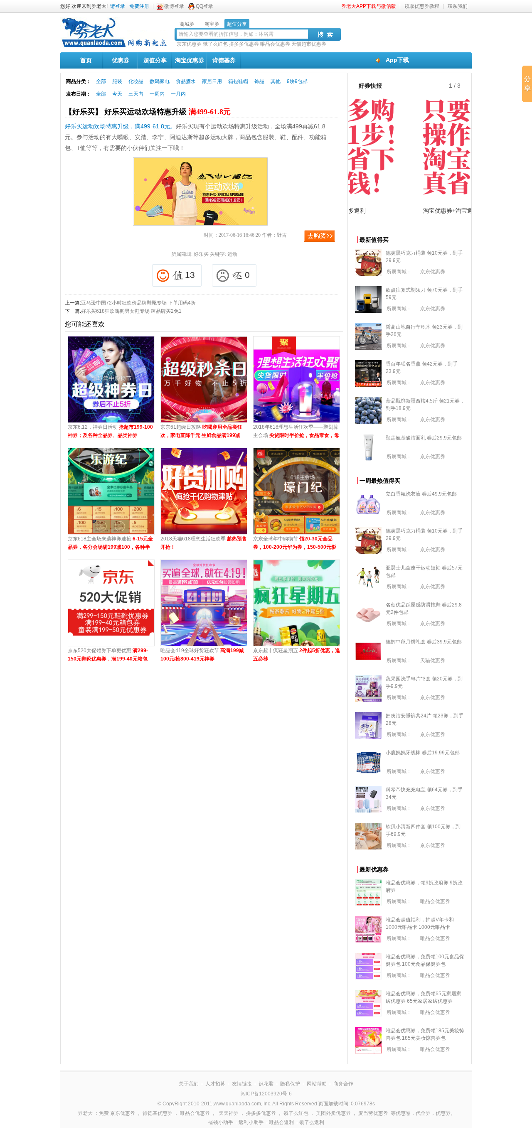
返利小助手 (251, 1122)
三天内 (135, 94)
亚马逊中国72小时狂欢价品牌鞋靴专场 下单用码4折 (138, 303)
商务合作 (343, 1084)
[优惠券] (114, 46)
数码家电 (160, 81)
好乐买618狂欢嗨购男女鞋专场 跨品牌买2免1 (131, 311)
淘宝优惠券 (189, 60)
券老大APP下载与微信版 (368, 6)
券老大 (85, 1113)
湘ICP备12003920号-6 (266, 1094)
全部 (101, 81)
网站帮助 (317, 1084)
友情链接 (242, 1084)
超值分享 (155, 60)
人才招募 (215, 1084)
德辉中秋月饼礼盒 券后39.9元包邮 (424, 642)
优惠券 (120, 60)
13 (190, 275)
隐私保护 (290, 1084)
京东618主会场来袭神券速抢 (110, 543)
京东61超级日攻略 (201, 431)
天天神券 (229, 1113)
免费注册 (139, 6)
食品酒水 (186, 81)
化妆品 (135, 81)
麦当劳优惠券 (373, 1113)
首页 (86, 60)
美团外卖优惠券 (333, 1113)
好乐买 (201, 254)
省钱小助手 (220, 1122)
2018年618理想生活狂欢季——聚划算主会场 (296, 431)
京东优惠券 (189, 44)
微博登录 (174, 6)
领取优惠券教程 (421, 6)
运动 (232, 254)
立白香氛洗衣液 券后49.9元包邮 (421, 494)
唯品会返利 (281, 1122)
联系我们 (458, 6)
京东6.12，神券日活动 (110, 431)
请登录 (117, 6)
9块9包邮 (297, 81)
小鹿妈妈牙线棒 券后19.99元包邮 (423, 753)
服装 (117, 81)
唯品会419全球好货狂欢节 (202, 655)
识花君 (266, 1084)
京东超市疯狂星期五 (296, 655)
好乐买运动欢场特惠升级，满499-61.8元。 (120, 126)
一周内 (157, 94)
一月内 (178, 94)
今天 (117, 94)
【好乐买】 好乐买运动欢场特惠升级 (148, 112)
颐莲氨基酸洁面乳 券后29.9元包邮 (424, 438)
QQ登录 (204, 6)
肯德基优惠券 (157, 1113)
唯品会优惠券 (275, 44)
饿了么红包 (215, 44)
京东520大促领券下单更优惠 (108, 655)
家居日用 (212, 81)
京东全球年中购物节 (294, 543)
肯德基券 (224, 60)
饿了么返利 (311, 1122)
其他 (276, 81)
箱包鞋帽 (238, 81)
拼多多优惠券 (244, 44)
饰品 (259, 81)
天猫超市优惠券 (308, 44)
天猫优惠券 (432, 660)
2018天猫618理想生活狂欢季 (203, 543)
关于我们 (189, 1084)
